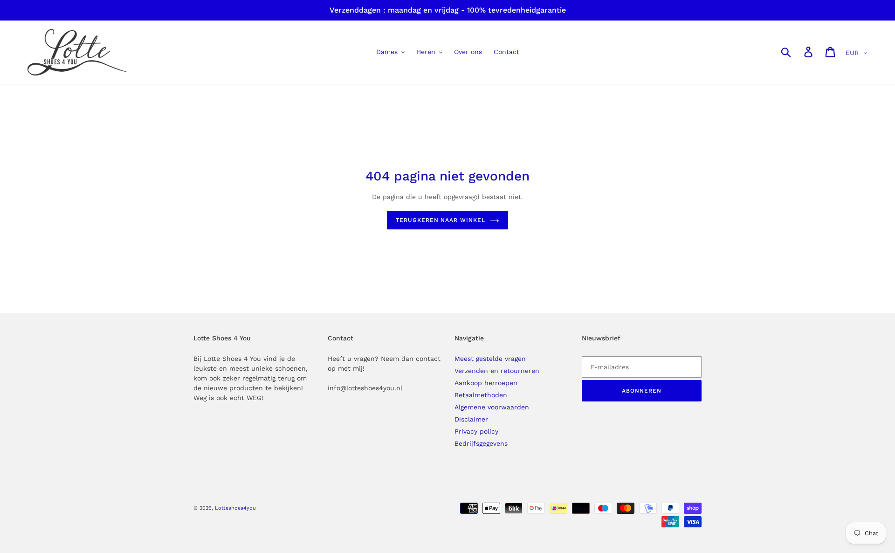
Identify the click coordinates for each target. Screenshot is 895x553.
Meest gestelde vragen (490, 358)
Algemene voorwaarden (491, 407)
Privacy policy (476, 431)
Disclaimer (471, 419)
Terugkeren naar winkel (440, 220)
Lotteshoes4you (235, 508)
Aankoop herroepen (485, 383)
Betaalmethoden (480, 395)
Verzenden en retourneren (496, 370)
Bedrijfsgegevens (481, 443)
